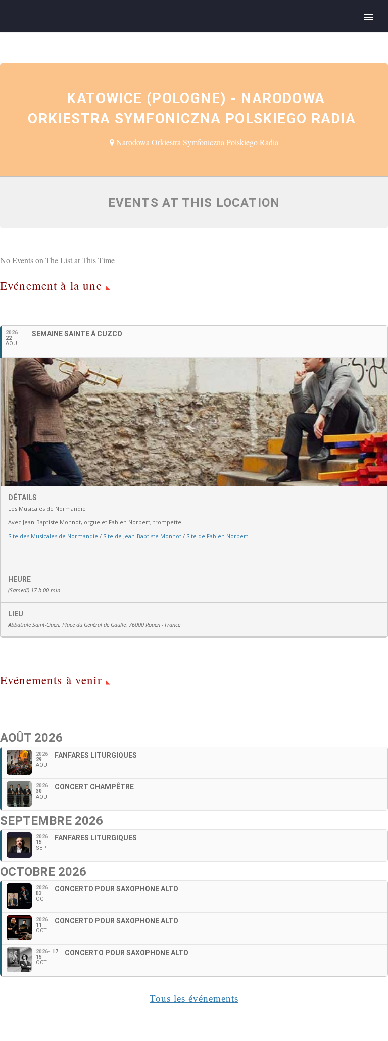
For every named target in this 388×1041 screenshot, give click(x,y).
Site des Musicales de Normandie (53, 536)
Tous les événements (194, 998)
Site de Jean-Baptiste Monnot (142, 536)
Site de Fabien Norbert (217, 536)
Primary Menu (368, 17)
